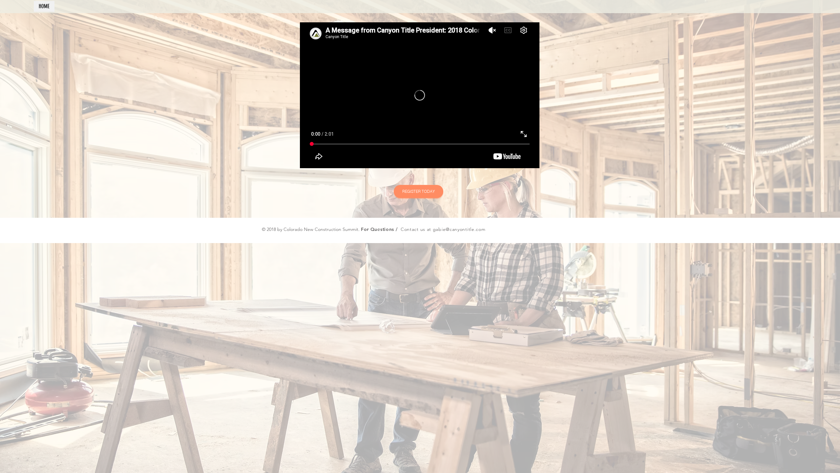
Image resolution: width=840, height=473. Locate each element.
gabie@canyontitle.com (459, 229)
